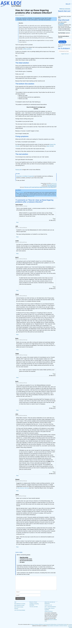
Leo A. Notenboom (20, 15)
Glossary (16, 608)
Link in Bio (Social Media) (19, 610)
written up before (27, 49)
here (62, 46)
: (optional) (64, 32)
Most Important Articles (19, 605)
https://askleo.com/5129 (52, 184)
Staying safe (18, 169)
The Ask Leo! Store (34, 606)
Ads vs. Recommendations (50, 606)
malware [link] (33, 58)
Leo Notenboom (20, 192)
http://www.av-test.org (23, 488)
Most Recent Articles (18, 606)
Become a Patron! (33, 602)
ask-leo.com (54, 183)
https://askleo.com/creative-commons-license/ (57, 625)
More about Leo (31, 196)
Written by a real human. (64, 8)
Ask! (15, 602)
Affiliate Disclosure (48, 611)
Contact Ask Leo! (48, 605)
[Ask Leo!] (12, 4)
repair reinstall (50, 146)
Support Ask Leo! (65, 53)
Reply (17, 222)
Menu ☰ (68, 4)
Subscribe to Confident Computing (25, 176)
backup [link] (47, 67)
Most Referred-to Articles (19, 603)
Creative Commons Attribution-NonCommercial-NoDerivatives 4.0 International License (49, 624)
